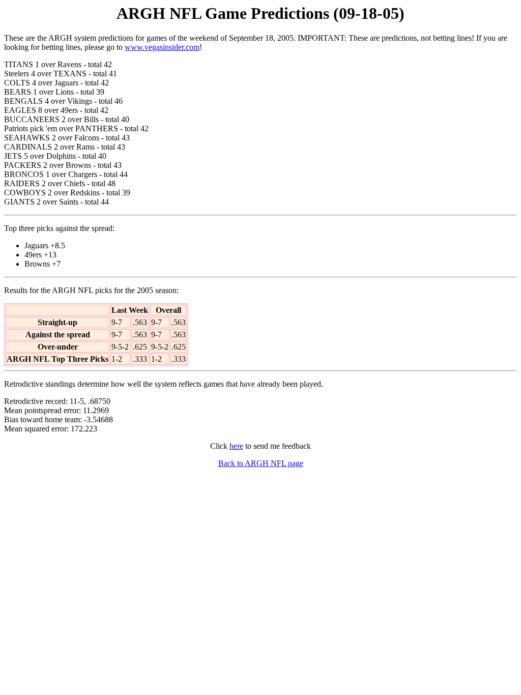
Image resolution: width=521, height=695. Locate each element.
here (236, 446)
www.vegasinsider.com (162, 47)
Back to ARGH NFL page (260, 463)
